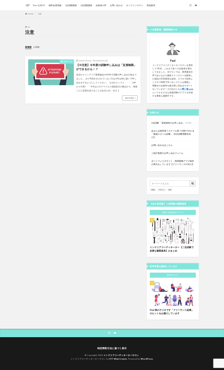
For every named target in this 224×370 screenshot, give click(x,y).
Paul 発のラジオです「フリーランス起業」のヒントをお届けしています (172, 311)
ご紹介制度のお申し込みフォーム (167, 153)
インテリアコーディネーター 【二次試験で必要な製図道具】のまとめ (172, 249)
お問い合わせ (116, 5)
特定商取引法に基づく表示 (112, 348)
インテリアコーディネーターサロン (121, 355)
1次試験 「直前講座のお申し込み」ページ (171, 123)
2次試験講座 (86, 5)
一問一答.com (186, 89)
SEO (170, 190)
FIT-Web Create (118, 358)
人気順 (36, 47)
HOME (30, 14)
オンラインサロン (134, 5)
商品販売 (151, 5)
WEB (153, 190)
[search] (193, 183)
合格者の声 (101, 5)
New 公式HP (39, 5)
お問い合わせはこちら (162, 145)
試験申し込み (67, 61)
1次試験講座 (71, 5)
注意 (40, 14)
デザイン (162, 190)
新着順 (28, 47)
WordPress (147, 358)
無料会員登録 (55, 5)
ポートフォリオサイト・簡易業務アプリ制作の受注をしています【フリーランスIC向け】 (172, 162)
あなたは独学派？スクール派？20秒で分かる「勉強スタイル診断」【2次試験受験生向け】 (172, 133)
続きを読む (129, 98)
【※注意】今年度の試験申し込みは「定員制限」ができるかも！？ (106, 67)
